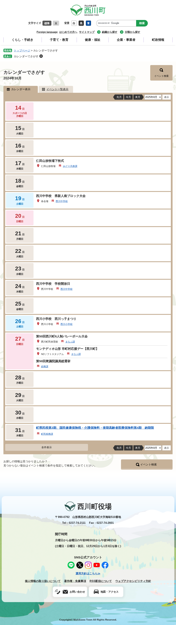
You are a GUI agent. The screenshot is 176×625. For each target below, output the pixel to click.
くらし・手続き (22, 39)
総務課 (44, 366)
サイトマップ (87, 31)
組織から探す (109, 31)
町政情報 (158, 39)
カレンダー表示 (20, 89)
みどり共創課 (70, 166)
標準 (47, 23)
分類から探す (132, 31)
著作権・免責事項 (75, 581)
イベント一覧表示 (57, 89)
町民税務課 (47, 434)
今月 (128, 97)
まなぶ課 (70, 341)
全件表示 (46, 447)
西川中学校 (62, 201)
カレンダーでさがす (26, 56)
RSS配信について (101, 581)
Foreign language (47, 31)
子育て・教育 (59, 39)
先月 (119, 97)
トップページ (22, 50)
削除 (41, 56)
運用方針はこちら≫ (88, 573)
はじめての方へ (68, 31)
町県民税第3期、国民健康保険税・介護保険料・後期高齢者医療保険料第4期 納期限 (95, 427)
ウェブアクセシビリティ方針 (133, 581)
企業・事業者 (126, 39)
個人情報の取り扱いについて (43, 581)
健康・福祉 (92, 39)
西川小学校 (66, 324)
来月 (137, 97)
